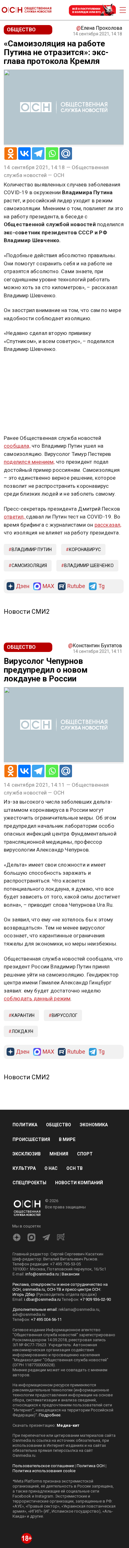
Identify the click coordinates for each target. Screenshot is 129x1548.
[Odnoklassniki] (10, 153)
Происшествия (31, 1139)
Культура (24, 1168)
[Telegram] (38, 153)
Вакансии (71, 1274)
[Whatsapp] (52, 153)
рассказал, (108, 525)
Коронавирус (85, 549)
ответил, (15, 516)
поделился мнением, (29, 462)
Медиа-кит (68, 1425)
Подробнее (49, 1415)
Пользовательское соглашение (43, 1465)
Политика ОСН (91, 1465)
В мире (67, 1139)
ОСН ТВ (74, 1168)
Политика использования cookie (44, 1470)
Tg (101, 586)
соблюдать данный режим (37, 998)
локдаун (22, 1031)
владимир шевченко (89, 565)
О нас (51, 1168)
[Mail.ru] (65, 153)
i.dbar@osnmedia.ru (42, 1299)
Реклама (23, 367)
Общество (58, 1124)
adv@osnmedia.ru (29, 1314)
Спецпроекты (29, 1182)
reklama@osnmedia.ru (79, 1309)
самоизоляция (29, 565)
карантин (23, 1015)
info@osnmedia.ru (42, 1274)
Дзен (22, 586)
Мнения (58, 1153)
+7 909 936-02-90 (95, 1299)
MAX (48, 586)
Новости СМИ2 (26, 611)
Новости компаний (79, 1182)
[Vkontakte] (24, 153)
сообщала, (17, 446)
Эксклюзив (27, 1153)
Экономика (94, 1124)
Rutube (76, 586)
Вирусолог (64, 1015)
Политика (25, 1124)
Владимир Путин (32, 549)
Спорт (85, 1153)
